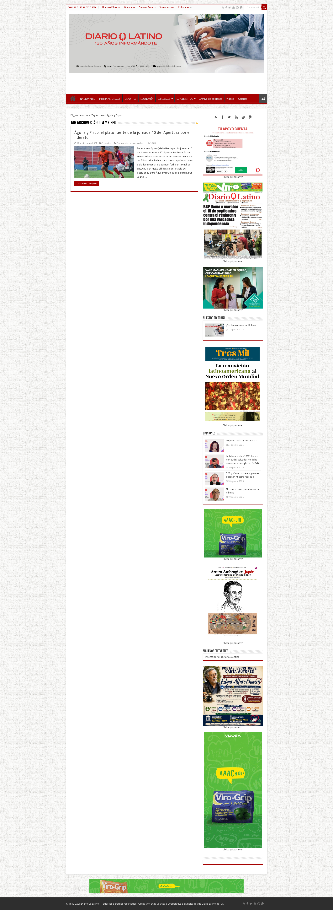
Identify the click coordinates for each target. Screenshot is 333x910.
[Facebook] (226, 7)
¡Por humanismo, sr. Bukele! (241, 325)
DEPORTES (130, 98)
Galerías (242, 98)
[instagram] (237, 7)
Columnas (183, 7)
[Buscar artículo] (264, 7)
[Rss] (222, 7)
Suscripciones (166, 7)
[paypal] (241, 7)
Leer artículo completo (87, 183)
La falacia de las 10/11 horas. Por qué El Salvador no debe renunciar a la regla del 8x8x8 (242, 460)
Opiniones (129, 7)
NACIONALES (87, 98)
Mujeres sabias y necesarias (241, 440)
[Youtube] (233, 7)
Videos (230, 98)
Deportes (106, 143)
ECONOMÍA (146, 98)
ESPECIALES (164, 98)
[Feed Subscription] (197, 123)
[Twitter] (229, 7)
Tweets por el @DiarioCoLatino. (222, 656)
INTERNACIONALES (109, 98)
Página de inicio (79, 115)
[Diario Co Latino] (166, 43)
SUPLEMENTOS (185, 98)
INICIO (73, 98)
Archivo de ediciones (210, 98)
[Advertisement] (166, 81)
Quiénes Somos (147, 7)
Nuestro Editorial (111, 7)
